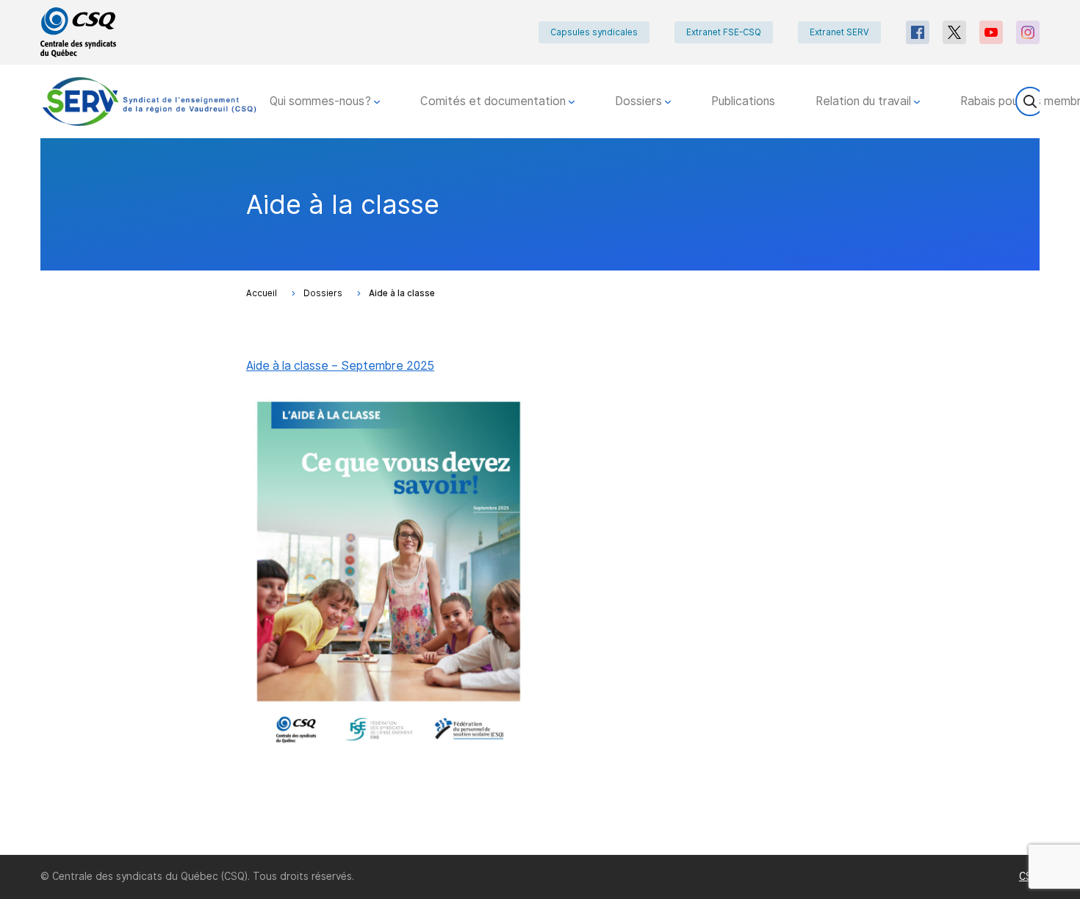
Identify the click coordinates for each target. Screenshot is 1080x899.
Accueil (261, 293)
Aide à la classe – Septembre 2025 (340, 366)
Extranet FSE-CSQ (723, 32)
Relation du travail (865, 101)
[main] (540, 496)
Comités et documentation (494, 101)
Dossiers (640, 101)
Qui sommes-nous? (322, 101)
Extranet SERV (839, 32)
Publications (743, 101)
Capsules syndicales (594, 32)
